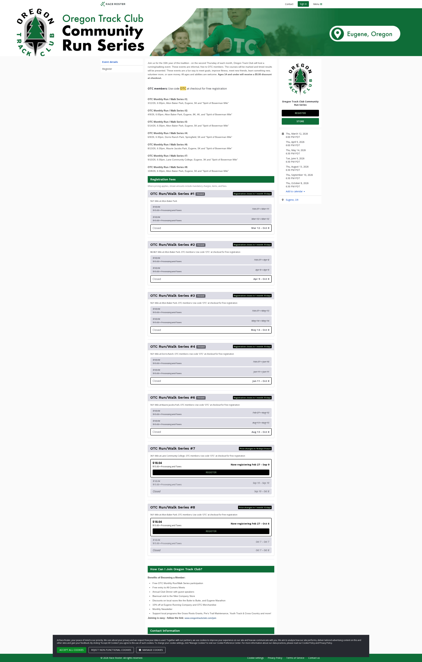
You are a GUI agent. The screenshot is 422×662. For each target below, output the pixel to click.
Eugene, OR (292, 199)
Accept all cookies (72, 649)
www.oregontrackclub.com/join (200, 618)
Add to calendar (294, 191)
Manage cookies (152, 649)
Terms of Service (295, 657)
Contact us (314, 657)
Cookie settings (255, 657)
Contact (289, 4)
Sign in (303, 3)
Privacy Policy (275, 657)
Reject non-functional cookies (111, 649)
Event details (110, 61)
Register (107, 68)
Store (300, 121)
